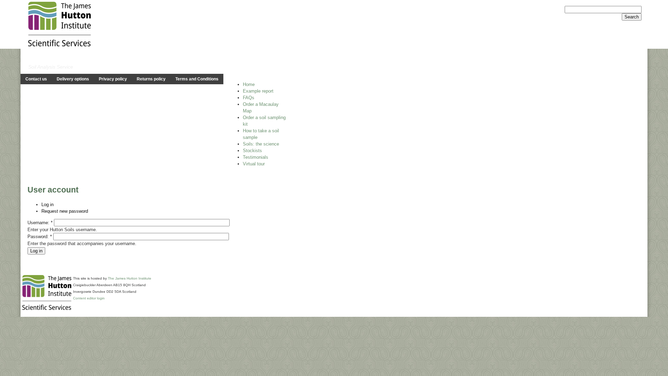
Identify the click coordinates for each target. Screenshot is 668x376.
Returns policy (151, 79)
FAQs (248, 97)
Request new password (64, 211)
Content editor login (89, 298)
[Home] (59, 23)
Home (249, 84)
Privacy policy (113, 79)
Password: (39, 236)
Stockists (252, 150)
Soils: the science (261, 144)
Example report (258, 91)
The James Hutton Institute (129, 278)
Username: (40, 222)
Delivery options (73, 79)
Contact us (36, 79)
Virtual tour (254, 163)
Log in (47, 204)
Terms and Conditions (196, 79)
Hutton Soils (54, 58)
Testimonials (255, 157)
